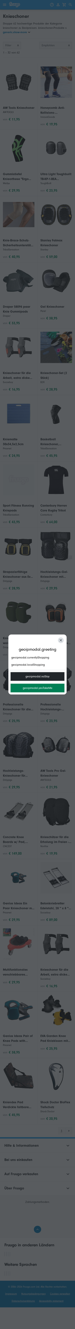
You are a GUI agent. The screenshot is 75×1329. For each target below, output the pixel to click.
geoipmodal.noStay (37, 676)
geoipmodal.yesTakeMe (37, 688)
